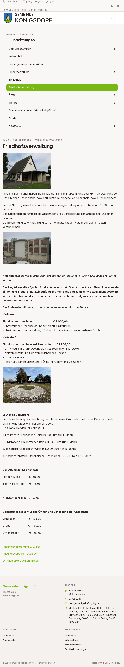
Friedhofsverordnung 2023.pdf (21, 546)
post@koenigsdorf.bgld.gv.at (40, 1)
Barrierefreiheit (73, 644)
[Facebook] (118, 6)
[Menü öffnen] (118, 18)
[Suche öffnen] (111, 18)
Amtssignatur (9, 640)
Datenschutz (71, 640)
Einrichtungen (22, 140)
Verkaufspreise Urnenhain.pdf (21, 560)
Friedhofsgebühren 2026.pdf (20, 553)
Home (6, 140)
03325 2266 (12, 1)
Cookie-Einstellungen (76, 649)
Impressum (8, 635)
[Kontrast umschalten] (111, 6)
